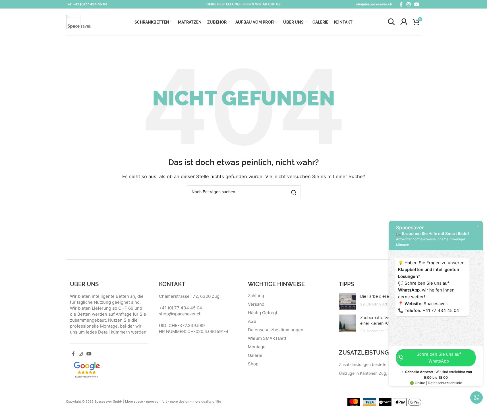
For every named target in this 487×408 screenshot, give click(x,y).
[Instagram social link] (408, 4)
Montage (257, 346)
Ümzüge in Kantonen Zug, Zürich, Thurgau (378, 373)
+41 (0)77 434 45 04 (90, 4)
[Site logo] (79, 21)
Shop (253, 364)
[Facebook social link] (401, 4)
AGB (252, 321)
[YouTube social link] (416, 4)
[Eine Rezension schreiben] (86, 369)
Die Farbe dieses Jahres (382, 296)
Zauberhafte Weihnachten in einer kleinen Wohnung (386, 320)
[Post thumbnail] (347, 301)
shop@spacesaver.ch (374, 4)
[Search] (391, 22)
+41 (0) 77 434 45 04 (180, 308)
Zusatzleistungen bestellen (364, 364)
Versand (256, 304)
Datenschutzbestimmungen (275, 329)
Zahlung (256, 295)
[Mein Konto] (403, 22)
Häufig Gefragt (262, 312)
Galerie (255, 355)
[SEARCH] (294, 192)
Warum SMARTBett (267, 338)
